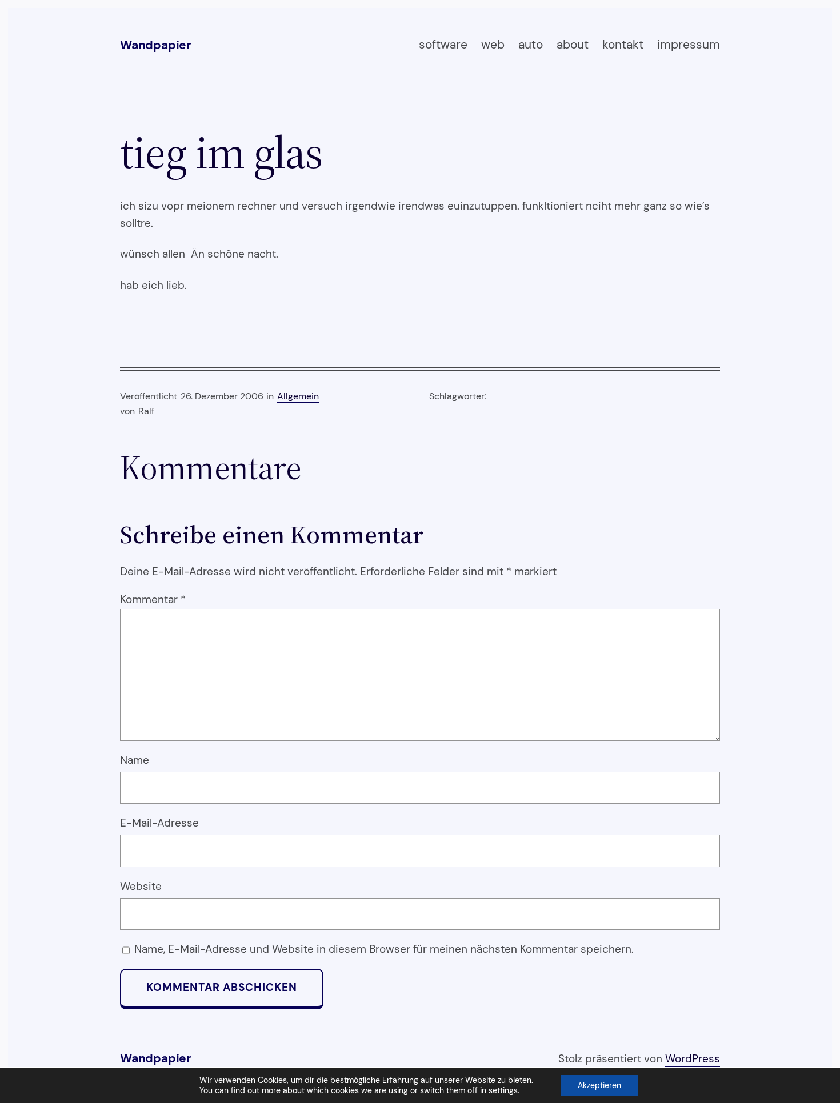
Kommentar (153, 599)
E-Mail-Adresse (159, 823)
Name (134, 760)
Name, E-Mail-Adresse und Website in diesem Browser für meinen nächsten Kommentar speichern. (384, 949)
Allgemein (298, 396)
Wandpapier (155, 45)
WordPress (692, 1059)
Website (141, 886)
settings (503, 1090)
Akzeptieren (599, 1085)
